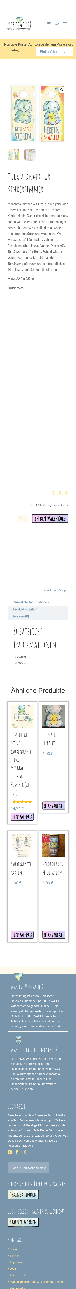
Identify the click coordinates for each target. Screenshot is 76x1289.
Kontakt (15, 1255)
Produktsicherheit (25, 609)
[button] (62, 90)
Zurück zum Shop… (55, 590)
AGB (13, 1268)
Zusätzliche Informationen (31, 602)
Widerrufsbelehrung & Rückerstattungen (36, 1281)
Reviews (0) (21, 616)
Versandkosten (60, 505)
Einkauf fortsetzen (55, 51)
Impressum (17, 1262)
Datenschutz (18, 1275)
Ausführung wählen (21, 936)
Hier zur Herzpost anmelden (28, 1167)
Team (13, 1249)
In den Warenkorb (50, 518)
